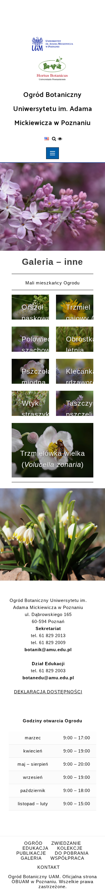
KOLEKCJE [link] (70, 848)
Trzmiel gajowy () (79, 311)
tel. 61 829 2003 (48, 674)
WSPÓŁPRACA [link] (67, 858)
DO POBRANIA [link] (72, 853)
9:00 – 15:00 (76, 803)
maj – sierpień (33, 764)
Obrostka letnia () (79, 343)
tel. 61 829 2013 (48, 635)
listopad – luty (33, 803)
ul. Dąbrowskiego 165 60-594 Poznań (48, 618)
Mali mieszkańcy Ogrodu (52, 282)
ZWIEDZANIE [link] (66, 843)
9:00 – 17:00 (76, 737)
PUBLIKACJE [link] (31, 853)
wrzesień (33, 777)
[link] (52, 44)
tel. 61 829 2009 (48, 642)
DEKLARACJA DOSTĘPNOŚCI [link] (48, 691)
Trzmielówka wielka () (52, 458)
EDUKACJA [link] (35, 848)
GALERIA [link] (31, 858)
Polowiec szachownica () (35, 343)
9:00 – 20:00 (76, 764)
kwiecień (32, 750)
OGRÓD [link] (33, 843)
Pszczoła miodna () (35, 375)
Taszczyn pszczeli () (79, 407)
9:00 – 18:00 (76, 790)
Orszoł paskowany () (35, 311)
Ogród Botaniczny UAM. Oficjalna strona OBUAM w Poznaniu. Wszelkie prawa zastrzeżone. (52, 881)
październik (33, 790)
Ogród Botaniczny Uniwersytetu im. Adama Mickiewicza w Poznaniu (52, 109)
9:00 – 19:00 (76, 750)
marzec (33, 737)
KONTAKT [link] (48, 867)
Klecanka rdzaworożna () (79, 375)
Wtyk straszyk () (35, 407)
